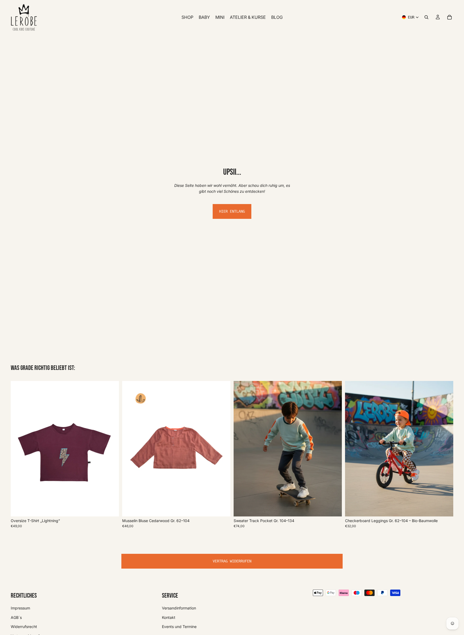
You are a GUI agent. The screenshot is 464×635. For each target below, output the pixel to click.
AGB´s (16, 617)
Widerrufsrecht (24, 626)
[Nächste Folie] (111, 449)
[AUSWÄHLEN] (110, 508)
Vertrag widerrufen (232, 561)
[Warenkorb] (449, 17)
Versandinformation (179, 608)
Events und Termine (179, 626)
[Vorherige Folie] (19, 449)
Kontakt (168, 617)
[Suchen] (426, 17)
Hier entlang (232, 211)
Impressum (20, 608)
